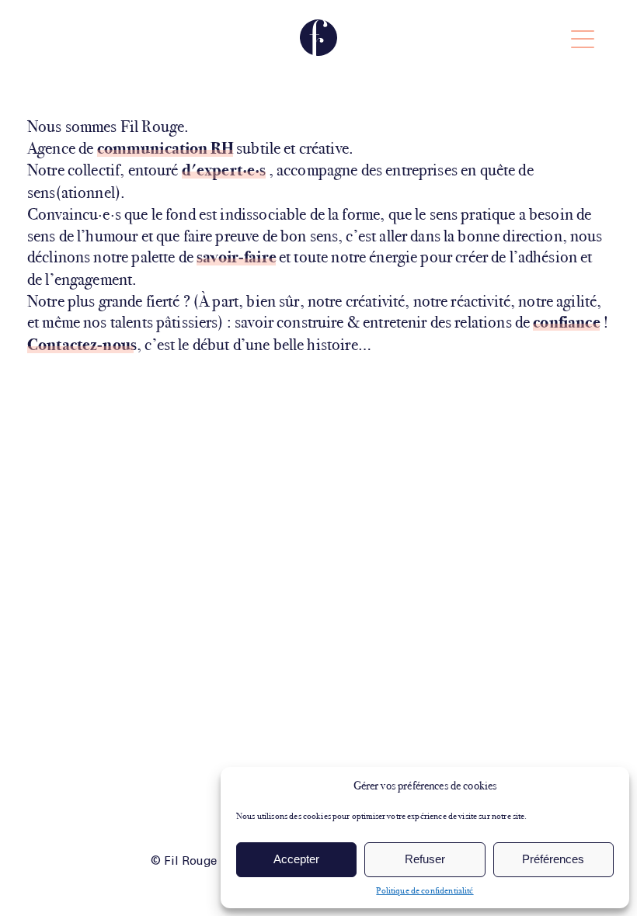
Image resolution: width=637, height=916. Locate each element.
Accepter (296, 859)
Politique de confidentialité (424, 890)
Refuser (425, 859)
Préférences (553, 859)
